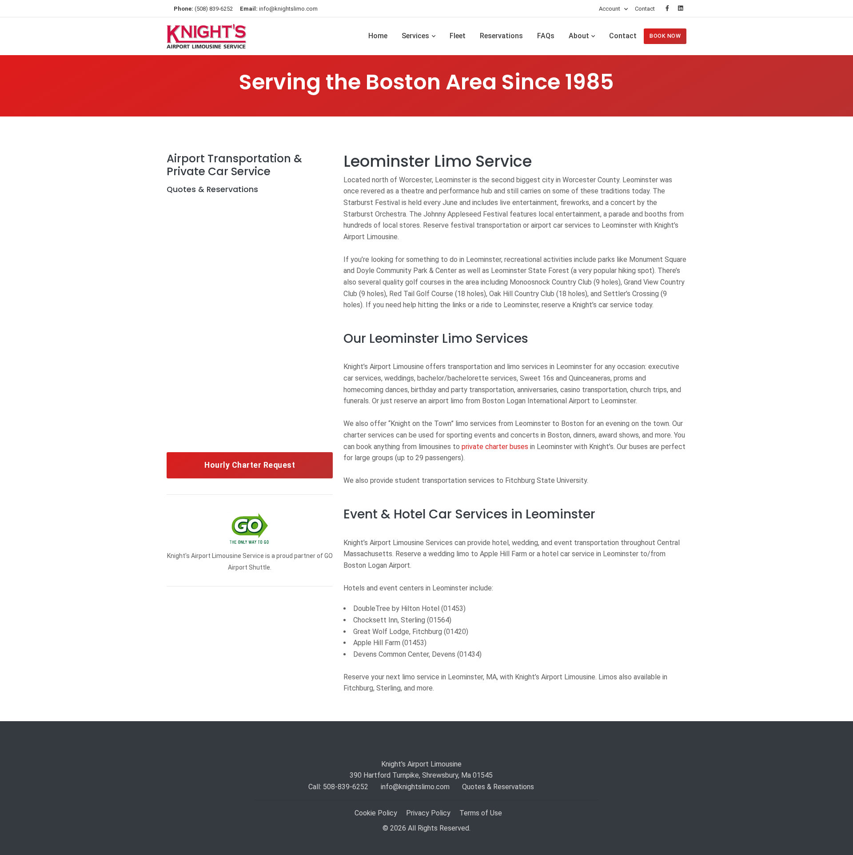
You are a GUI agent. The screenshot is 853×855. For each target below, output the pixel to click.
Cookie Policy (376, 813)
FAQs (545, 36)
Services (415, 36)
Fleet (458, 36)
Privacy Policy (428, 813)
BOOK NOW (665, 35)
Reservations (501, 36)
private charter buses (495, 446)
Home (377, 36)
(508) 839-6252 (203, 8)
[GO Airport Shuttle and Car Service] (249, 529)
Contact (645, 8)
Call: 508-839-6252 (338, 787)
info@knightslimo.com (279, 8)
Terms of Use (480, 813)
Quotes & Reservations (498, 787)
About (579, 36)
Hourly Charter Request (249, 465)
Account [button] (610, 8)
